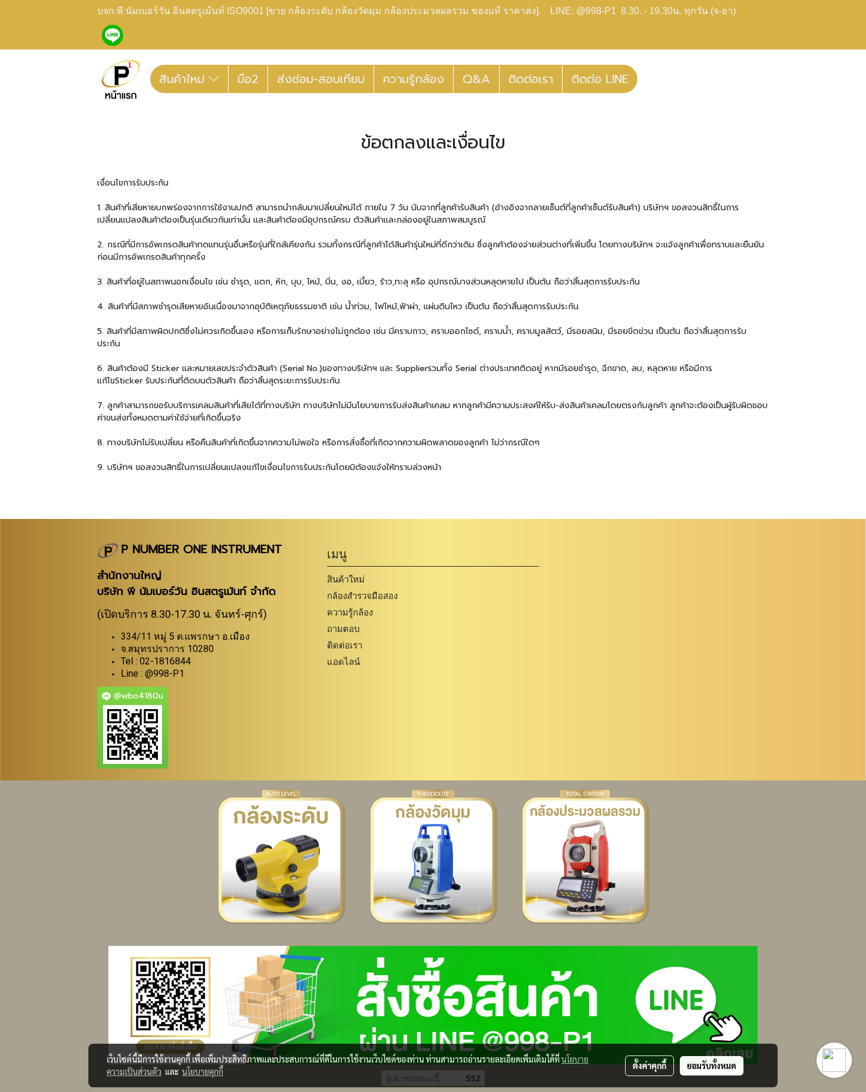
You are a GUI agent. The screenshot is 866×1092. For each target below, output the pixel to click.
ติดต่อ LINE (600, 79)
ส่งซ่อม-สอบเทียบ (321, 79)
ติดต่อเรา (530, 79)
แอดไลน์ (343, 661)
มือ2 (248, 79)
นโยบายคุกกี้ (202, 1071)
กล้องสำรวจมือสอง (362, 595)
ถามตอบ (343, 628)
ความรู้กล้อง (413, 79)
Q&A (476, 79)
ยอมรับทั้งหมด (711, 1065)
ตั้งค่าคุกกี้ (649, 1065)
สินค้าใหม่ (184, 79)
